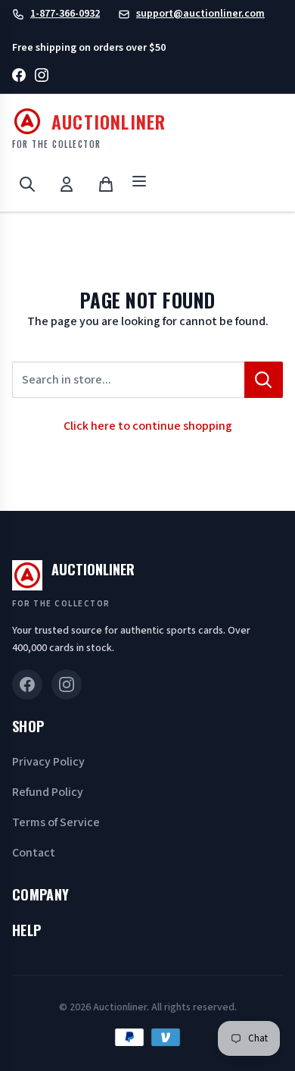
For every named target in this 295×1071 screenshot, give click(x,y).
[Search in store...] (263, 380)
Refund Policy (47, 792)
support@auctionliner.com (200, 13)
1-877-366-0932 (65, 13)
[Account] (66, 184)
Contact (33, 852)
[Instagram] (41, 77)
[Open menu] (139, 184)
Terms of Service (56, 822)
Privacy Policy (48, 761)
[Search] (27, 184)
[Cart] (106, 184)
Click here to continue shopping (148, 426)
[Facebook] (19, 77)
